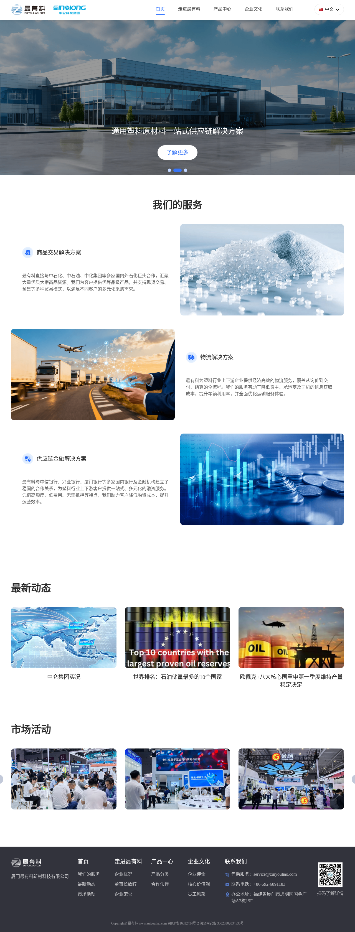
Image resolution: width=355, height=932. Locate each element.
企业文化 (253, 9)
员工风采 (197, 894)
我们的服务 (89, 874)
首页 (160, 9)
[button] (169, 170)
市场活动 (86, 894)
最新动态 (86, 884)
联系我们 (284, 9)
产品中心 (222, 9)
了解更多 (177, 152)
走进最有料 (189, 9)
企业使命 (197, 874)
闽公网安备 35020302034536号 (222, 923)
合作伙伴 (160, 884)
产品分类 (160, 874)
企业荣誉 (123, 894)
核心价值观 (199, 884)
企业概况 (123, 874)
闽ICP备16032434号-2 (183, 923)
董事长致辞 (126, 884)
